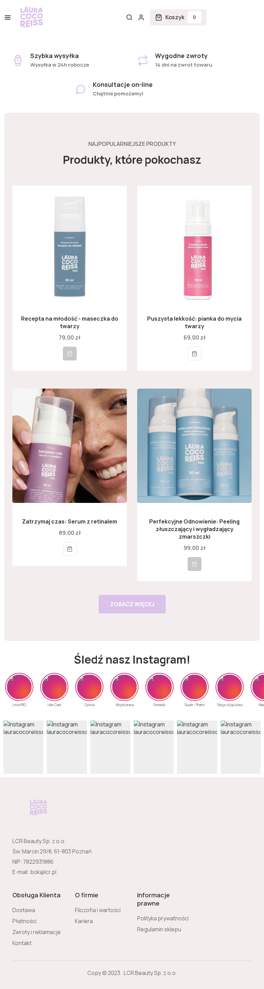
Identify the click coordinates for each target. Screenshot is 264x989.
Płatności (24, 921)
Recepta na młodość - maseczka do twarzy (69, 322)
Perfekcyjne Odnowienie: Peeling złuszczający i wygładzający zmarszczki (194, 529)
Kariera (84, 921)
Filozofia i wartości (98, 910)
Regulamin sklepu (159, 929)
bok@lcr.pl (43, 872)
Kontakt (22, 943)
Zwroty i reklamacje (36, 932)
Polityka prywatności (163, 918)
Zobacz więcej (132, 604)
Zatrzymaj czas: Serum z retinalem (69, 521)
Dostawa (23, 910)
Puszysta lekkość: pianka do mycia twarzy (194, 322)
